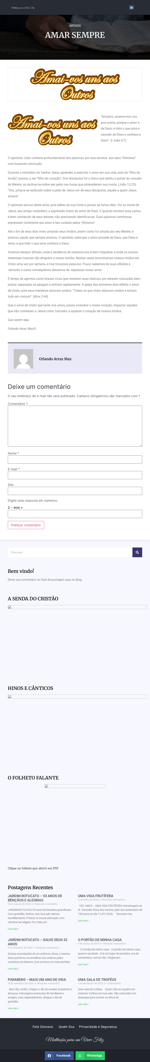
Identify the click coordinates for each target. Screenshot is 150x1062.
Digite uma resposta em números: (33, 500)
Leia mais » (13, 929)
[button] (131, 7)
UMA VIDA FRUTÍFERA (95, 896)
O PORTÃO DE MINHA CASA (100, 940)
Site (10, 484)
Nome (13, 453)
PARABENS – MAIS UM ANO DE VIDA (37, 980)
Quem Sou (66, 1027)
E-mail (14, 469)
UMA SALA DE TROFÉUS (97, 980)
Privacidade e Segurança (98, 1027)
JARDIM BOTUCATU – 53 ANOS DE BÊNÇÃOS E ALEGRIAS (35, 898)
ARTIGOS (75, 26)
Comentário (18, 403)
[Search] (137, 552)
